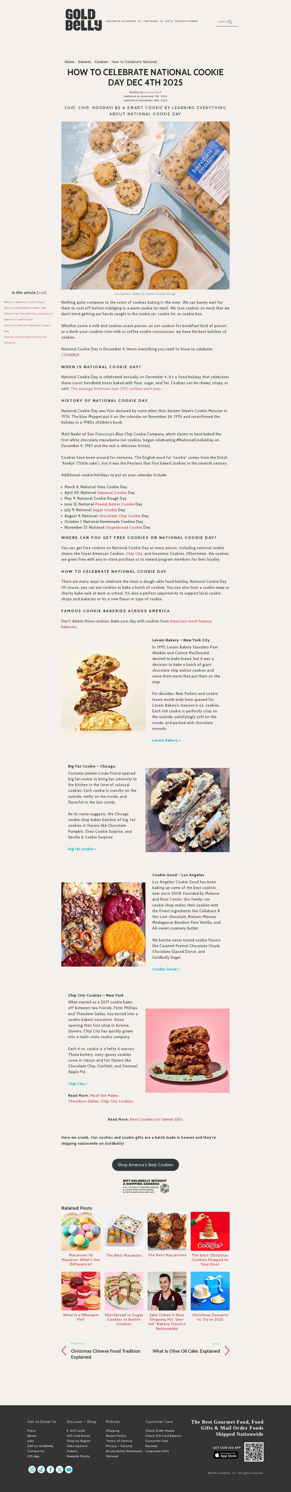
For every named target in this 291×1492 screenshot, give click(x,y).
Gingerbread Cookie (123, 527)
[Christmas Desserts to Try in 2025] (210, 1291)
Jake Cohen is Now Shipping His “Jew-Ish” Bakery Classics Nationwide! (167, 1321)
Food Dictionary (186, 21)
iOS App (33, 1456)
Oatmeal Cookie (112, 493)
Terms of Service (119, 1441)
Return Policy (116, 1436)
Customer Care (157, 1441)
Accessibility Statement (124, 1451)
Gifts (169, 21)
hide (41, 293)
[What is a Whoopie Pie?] (80, 1291)
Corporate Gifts (157, 1451)
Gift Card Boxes (79, 1436)
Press (31, 1431)
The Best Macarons (124, 1255)
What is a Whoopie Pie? (80, 1317)
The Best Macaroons (167, 1255)
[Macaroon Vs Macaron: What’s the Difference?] (80, 1231)
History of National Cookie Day (25, 307)
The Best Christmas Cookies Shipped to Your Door (210, 1259)
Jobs (30, 1441)
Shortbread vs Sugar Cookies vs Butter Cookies (124, 1319)
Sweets (84, 62)
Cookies (101, 62)
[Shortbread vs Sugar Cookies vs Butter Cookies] (124, 1291)
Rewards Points (78, 1456)
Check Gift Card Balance (164, 1436)
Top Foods (150, 21)
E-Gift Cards (76, 1431)
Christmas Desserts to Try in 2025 (210, 1317)
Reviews (152, 1446)
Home (70, 62)
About (31, 1436)
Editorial (112, 1456)
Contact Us (36, 1451)
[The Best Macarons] (124, 1231)
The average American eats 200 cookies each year (116, 389)
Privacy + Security (119, 1446)
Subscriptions (77, 1446)
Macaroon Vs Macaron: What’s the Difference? (81, 1259)
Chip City (134, 553)
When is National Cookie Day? (24, 302)
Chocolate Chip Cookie (120, 516)
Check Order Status (160, 1431)
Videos (72, 1451)
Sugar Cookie (105, 510)
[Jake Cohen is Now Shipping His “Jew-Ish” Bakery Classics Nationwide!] (167, 1291)
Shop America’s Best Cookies (145, 1164)
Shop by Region (79, 1441)
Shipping (112, 1431)
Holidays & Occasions (121, 21)
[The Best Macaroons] (167, 1231)
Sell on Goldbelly (40, 1446)
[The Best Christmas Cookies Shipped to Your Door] (210, 1231)
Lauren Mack (152, 92)
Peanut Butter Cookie (114, 504)
